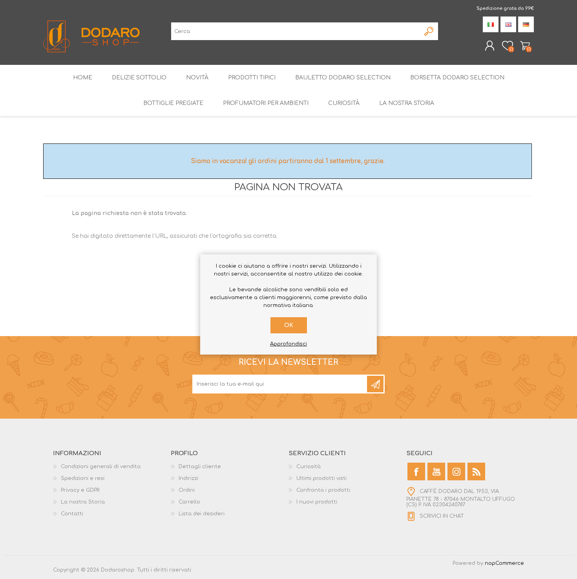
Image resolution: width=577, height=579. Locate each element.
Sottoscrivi (375, 384)
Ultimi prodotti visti (321, 478)
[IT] (490, 24)
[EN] (508, 24)
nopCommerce (504, 563)
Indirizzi (188, 478)
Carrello (525, 45)
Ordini (187, 490)
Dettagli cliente (200, 466)
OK (288, 325)
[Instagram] (456, 471)
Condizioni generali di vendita (101, 466)
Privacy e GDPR (80, 490)
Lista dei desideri (202, 514)
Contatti (72, 514)
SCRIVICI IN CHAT (442, 516)
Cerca (429, 31)
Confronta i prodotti (323, 490)
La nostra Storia (83, 502)
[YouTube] (436, 471)
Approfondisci (288, 344)
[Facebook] (416, 471)
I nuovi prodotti (316, 502)
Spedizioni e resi (82, 478)
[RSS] (476, 471)
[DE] (526, 24)
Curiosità (308, 466)
